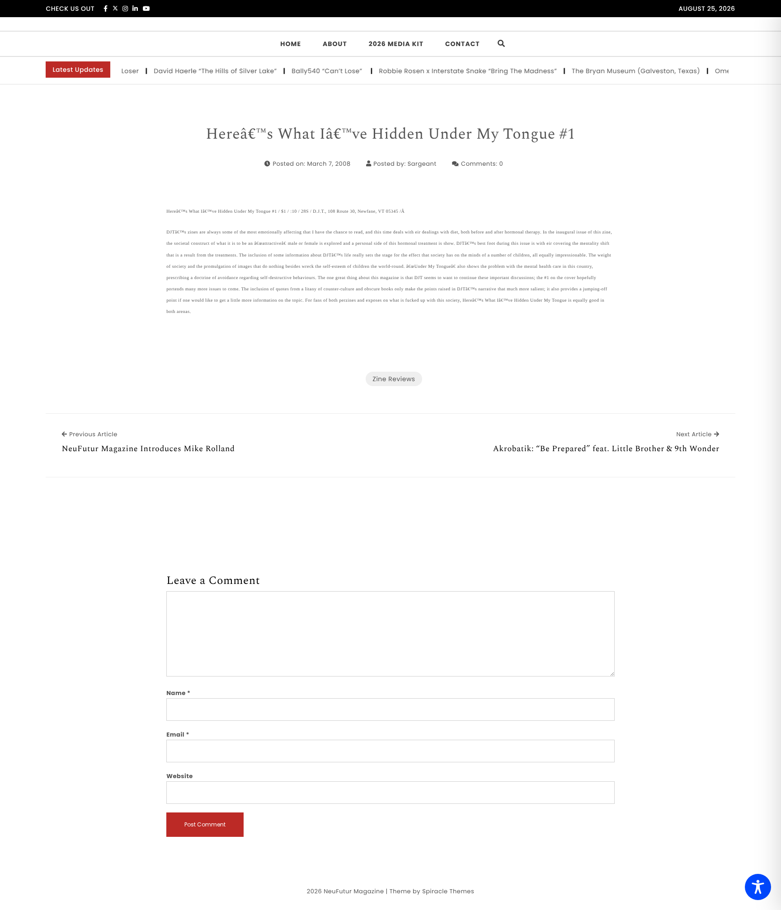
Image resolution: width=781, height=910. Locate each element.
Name (178, 693)
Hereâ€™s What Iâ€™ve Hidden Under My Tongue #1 (390, 134)
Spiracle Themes (448, 891)
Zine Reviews (393, 378)
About (335, 43)
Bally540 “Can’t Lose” (319, 70)
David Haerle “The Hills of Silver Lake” (207, 70)
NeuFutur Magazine (354, 891)
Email (177, 734)
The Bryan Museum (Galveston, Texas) (627, 70)
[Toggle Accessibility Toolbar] (758, 887)
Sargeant (422, 163)
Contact (462, 43)
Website (179, 776)
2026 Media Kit (396, 43)
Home (290, 43)
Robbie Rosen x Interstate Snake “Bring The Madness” (460, 70)
